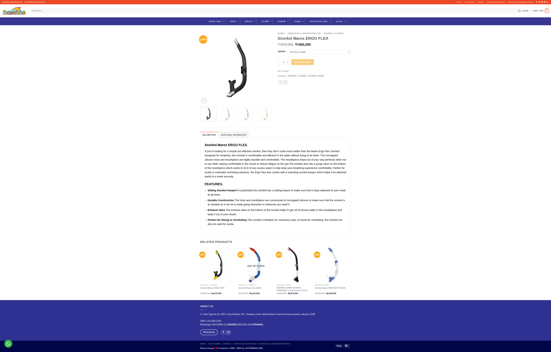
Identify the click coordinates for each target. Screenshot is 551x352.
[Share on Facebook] (280, 82)
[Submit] (519, 10)
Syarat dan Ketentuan (496, 2)
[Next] (268, 67)
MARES (281, 33)
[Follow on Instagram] (539, 2)
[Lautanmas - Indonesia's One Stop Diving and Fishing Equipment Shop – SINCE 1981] (14, 11)
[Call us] (547, 2)
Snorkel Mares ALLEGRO (249, 288)
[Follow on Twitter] (542, 2)
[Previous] (205, 67)
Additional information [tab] (233, 135)
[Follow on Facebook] (536, 2)
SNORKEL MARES (316, 76)
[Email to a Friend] (285, 82)
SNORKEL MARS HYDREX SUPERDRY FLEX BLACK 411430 (292, 289)
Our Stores (469, 2)
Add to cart (302, 62)
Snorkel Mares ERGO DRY (212, 288)
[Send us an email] (545, 2)
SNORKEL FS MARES (334, 33)
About (459, 2)
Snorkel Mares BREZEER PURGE (330, 288)
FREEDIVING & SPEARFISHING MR (304, 33)
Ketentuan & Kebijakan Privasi (520, 2)
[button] (525, 10)
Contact (480, 2)
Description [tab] (209, 135)
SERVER (281, 52)
